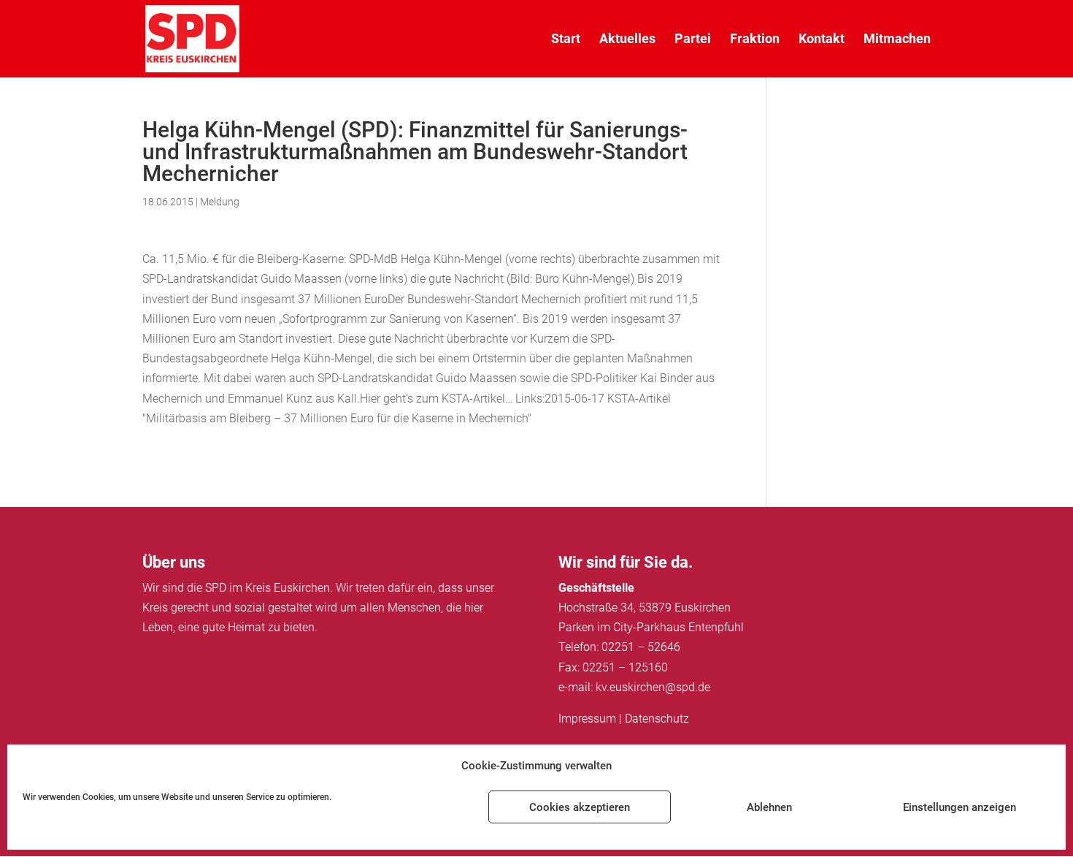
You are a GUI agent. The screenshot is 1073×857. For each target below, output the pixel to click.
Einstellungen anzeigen (959, 807)
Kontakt (822, 40)
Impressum (587, 718)
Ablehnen (769, 807)
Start (565, 40)
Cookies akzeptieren (579, 807)
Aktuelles (627, 40)
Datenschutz (657, 718)
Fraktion (755, 40)
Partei (692, 40)
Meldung (219, 201)
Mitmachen (897, 40)
